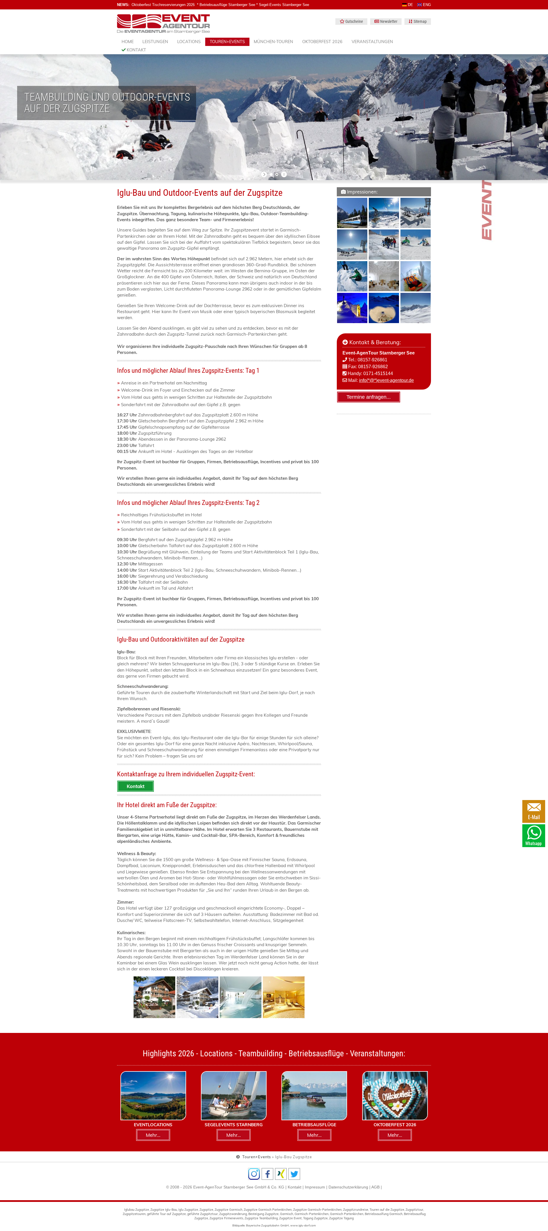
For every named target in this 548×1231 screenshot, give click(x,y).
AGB (375, 1187)
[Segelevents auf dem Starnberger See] (234, 1095)
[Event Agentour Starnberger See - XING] (281, 1174)
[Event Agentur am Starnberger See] (163, 23)
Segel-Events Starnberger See (284, 5)
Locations (189, 41)
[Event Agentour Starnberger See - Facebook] (267, 1174)
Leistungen (155, 41)
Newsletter (388, 21)
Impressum (315, 1187)
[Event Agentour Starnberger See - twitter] (294, 1174)
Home (128, 41)
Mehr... (153, 1135)
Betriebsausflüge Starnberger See (227, 5)
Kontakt (136, 50)
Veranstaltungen (372, 41)
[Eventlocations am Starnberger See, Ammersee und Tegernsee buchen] (153, 1095)
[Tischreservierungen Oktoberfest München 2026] (395, 1095)
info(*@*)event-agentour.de (386, 380)
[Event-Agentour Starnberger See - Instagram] (254, 1174)
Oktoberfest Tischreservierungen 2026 (163, 5)
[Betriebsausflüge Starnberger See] (314, 1095)
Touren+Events (227, 41)
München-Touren (273, 41)
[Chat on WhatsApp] (533, 835)
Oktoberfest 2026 (322, 41)
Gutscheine (354, 21)
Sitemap (420, 21)
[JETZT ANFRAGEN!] (533, 811)
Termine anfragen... (368, 397)
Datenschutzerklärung (348, 1187)
